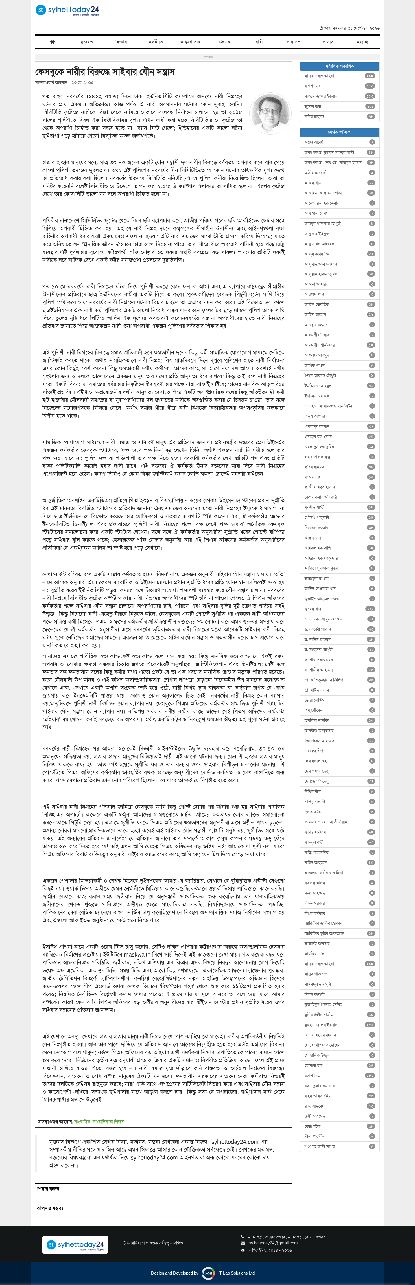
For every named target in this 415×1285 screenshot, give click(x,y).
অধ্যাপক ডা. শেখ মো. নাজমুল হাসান (339, 162)
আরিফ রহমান (339, 314)
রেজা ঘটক (339, 1126)
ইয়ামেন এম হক (339, 396)
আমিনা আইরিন (339, 284)
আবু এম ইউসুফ (339, 233)
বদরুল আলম (339, 883)
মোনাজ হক (339, 1065)
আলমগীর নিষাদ (339, 335)
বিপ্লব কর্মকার (339, 913)
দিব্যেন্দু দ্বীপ (339, 751)
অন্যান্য (362, 42)
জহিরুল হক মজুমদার (339, 558)
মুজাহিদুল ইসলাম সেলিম (339, 1004)
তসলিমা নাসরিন (339, 720)
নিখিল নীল (339, 791)
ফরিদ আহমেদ (339, 862)
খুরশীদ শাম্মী (339, 507)
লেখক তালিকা (339, 132)
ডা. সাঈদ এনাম (339, 690)
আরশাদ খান (339, 294)
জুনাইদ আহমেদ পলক (339, 599)
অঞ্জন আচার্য (339, 142)
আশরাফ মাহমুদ (339, 355)
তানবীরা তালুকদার (339, 730)
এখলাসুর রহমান (339, 426)
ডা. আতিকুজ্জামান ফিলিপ (339, 680)
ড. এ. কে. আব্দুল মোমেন (339, 619)
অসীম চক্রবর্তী (339, 173)
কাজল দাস (339, 477)
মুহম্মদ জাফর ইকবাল (339, 96)
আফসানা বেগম (339, 213)
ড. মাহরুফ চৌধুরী (339, 649)
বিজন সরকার (339, 903)
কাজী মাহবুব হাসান (339, 487)
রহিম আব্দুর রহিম (339, 1096)
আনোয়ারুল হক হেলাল (339, 203)
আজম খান (339, 183)
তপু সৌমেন (339, 710)
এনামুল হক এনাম (339, 436)
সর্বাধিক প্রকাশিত (340, 66)
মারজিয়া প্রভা (339, 954)
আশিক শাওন (339, 365)
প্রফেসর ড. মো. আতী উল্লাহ (339, 822)
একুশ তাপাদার (339, 416)
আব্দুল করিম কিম (339, 254)
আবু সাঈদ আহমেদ (339, 244)
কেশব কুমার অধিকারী (339, 497)
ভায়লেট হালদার (339, 943)
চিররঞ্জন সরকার (339, 527)
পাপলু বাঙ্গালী (339, 801)
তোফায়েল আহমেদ (339, 741)
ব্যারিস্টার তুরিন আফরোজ (339, 933)
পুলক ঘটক (339, 812)
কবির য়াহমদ (339, 116)
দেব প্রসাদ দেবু (339, 771)
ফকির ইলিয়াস (339, 832)
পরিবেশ (294, 42)
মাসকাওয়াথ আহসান (52, 82)
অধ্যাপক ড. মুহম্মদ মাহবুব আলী (339, 152)
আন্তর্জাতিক (190, 42)
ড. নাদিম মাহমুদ (339, 639)
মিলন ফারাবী (339, 994)
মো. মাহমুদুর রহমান (339, 1035)
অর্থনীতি (155, 42)
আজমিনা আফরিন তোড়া (339, 193)
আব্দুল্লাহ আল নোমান (339, 264)
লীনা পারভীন (339, 1136)
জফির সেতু (339, 538)
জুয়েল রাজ (339, 106)
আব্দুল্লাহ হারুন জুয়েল (339, 274)
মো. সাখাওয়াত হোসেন (339, 1045)
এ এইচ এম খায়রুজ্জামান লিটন (339, 406)
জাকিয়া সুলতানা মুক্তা (339, 568)
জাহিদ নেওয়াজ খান (339, 588)
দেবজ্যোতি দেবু (339, 781)
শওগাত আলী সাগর (339, 1146)
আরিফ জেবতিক (339, 304)
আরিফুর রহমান (339, 325)
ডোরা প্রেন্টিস (339, 700)
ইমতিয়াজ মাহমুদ (339, 386)
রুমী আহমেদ (339, 1116)
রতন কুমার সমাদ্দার (339, 1086)
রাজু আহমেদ (339, 1106)
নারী (259, 42)
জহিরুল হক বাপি (339, 548)
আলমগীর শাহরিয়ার (339, 345)
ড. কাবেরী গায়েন (339, 629)
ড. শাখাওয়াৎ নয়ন (339, 660)
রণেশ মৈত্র (339, 86)
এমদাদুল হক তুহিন (339, 446)
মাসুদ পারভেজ (339, 974)
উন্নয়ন (224, 42)
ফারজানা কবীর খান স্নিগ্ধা (339, 873)
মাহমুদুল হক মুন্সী (339, 984)
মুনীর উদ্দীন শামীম (339, 1015)
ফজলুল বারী (339, 842)
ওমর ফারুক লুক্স (339, 457)
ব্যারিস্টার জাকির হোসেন (339, 923)
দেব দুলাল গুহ (339, 761)
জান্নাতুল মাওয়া (339, 578)
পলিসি (328, 42)
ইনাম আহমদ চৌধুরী (339, 375)
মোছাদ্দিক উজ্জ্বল (339, 1055)
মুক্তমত (86, 42)
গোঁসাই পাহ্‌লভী (339, 517)
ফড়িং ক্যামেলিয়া (339, 852)
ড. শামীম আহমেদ (339, 670)
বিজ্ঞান (121, 42)
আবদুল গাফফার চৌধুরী (339, 223)
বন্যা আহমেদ (339, 893)
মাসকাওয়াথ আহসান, (56, 1122)
